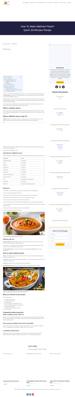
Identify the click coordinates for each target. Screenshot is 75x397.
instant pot (6, 113)
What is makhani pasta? (8, 78)
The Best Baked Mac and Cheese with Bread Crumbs (60, 156)
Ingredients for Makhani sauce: (11, 81)
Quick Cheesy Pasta (41, 2)
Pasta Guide (50, 2)
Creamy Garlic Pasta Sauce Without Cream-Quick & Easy (60, 204)
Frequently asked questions (9, 87)
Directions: (8, 82)
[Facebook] (56, 87)
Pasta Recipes (26, 2)
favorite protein (19, 245)
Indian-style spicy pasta (36, 98)
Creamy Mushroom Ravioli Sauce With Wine (60, 188)
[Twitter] (30, 394)
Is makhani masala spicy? (10, 91)
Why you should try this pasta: (9, 86)
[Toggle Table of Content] (20, 77)
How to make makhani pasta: (9, 84)
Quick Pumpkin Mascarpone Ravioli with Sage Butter (60, 172)
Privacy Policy (63, 2)
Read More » (5, 384)
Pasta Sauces (33, 2)
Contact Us (56, 2)
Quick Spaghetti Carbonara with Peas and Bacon (60, 124)
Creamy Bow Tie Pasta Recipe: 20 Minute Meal (60, 140)
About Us (69, 2)
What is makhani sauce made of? (11, 88)
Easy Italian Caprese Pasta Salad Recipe (60, 220)
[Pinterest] (63, 87)
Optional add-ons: (9, 83)
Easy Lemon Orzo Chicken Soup (60, 108)
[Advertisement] (33, 13)
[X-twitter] (60, 87)
